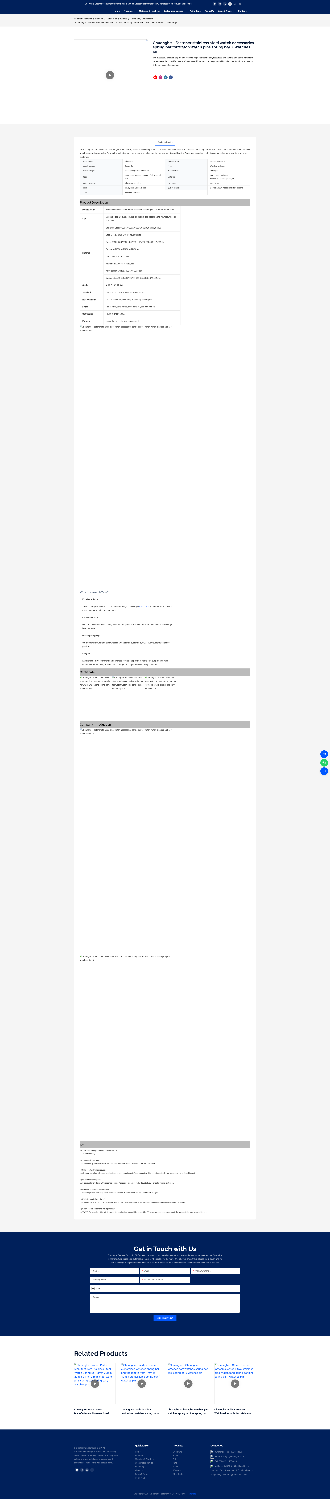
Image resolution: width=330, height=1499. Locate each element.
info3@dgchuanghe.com (232, 1456)
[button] (246, 11)
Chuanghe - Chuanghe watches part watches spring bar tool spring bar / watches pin (188, 1411)
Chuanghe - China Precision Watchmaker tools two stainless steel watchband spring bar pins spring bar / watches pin (232, 1411)
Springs (123, 19)
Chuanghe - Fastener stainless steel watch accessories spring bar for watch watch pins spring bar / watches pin (127, 22)
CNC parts (143, 606)
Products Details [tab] (165, 142)
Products (99, 19)
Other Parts (112, 19)
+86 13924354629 (234, 1452)
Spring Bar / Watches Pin (141, 19)
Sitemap (192, 1494)
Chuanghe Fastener (83, 19)
